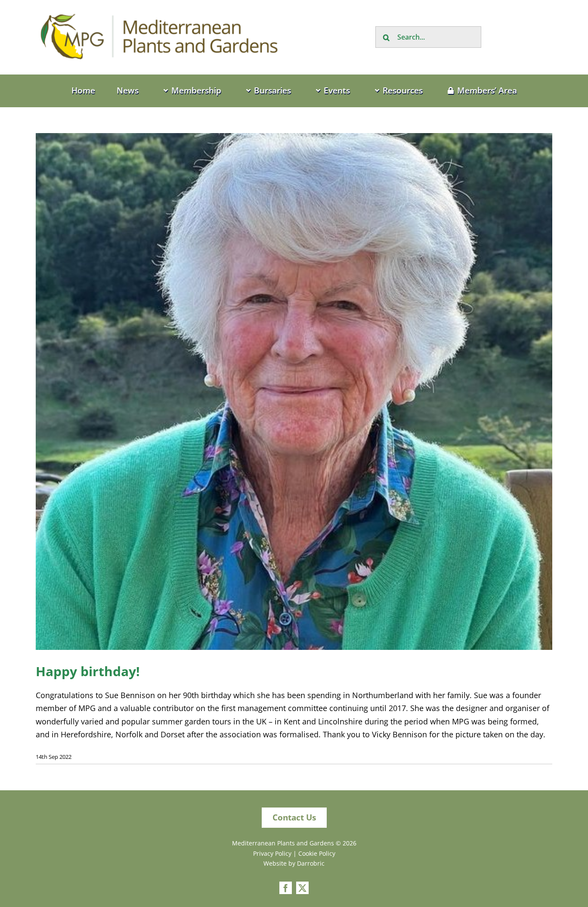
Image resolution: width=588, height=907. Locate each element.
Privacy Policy (272, 853)
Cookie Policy (316, 853)
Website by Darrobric (294, 863)
